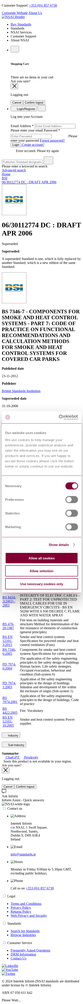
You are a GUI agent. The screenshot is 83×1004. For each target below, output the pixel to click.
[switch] (71, 499)
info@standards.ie (23, 854)
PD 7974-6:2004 (9, 666)
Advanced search (14, 170)
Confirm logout (34, 102)
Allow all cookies (42, 558)
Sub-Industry (15, 745)
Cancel (16, 102)
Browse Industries (23, 935)
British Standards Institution (21, 391)
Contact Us (18, 958)
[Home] (13, 17)
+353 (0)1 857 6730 (43, 5)
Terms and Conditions (26, 904)
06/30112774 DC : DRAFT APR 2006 (29, 182)
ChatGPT (12, 757)
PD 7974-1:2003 (9, 685)
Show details (59, 545)
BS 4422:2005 (9, 710)
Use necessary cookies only (41, 584)
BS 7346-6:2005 (9, 651)
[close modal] (14, 86)
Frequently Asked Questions (30, 950)
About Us (35, 13)
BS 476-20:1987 (8, 626)
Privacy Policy (21, 907)
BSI (4, 178)
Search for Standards (25, 931)
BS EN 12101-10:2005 (8, 721)
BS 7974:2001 (9, 700)
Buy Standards (21, 24)
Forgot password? (52, 140)
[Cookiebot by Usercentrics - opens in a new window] (59, 417)
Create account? (32, 145)
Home (6, 174)
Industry (12, 735)
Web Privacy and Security (29, 915)
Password (44, 135)
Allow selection (41, 571)
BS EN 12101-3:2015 (7, 641)
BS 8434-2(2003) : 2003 (9, 601)
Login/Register (25, 109)
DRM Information (23, 954)
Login (15, 145)
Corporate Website (15, 13)
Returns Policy (21, 911)
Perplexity (30, 757)
